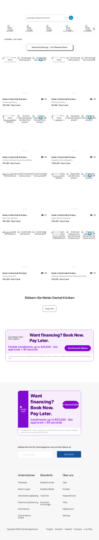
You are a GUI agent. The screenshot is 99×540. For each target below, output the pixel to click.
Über (65, 482)
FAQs (65, 502)
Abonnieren (69, 454)
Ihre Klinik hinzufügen (45, 503)
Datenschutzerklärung (28, 502)
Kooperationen (69, 495)
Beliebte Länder (47, 482)
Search (71, 18)
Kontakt (66, 489)
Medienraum (68, 508)
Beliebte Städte (47, 489)
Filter (66, 18)
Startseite (22, 482)
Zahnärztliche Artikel (24, 516)
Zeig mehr (49, 308)
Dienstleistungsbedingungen (31, 495)
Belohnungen (24, 489)
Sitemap (66, 515)
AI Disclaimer (24, 508)
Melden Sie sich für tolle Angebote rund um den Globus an (44, 447)
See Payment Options (77, 348)
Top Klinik (44, 495)
